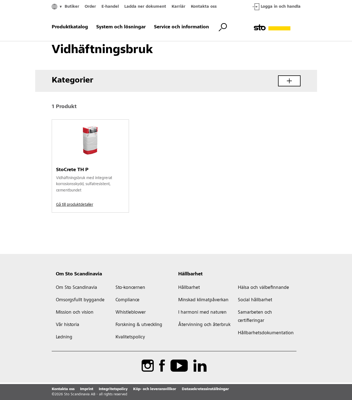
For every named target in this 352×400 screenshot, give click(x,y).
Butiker (72, 7)
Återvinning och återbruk (204, 324)
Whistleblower (131, 312)
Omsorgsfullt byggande (80, 300)
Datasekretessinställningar (205, 389)
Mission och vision (75, 312)
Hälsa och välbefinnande (263, 287)
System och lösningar (121, 27)
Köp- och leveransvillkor (154, 389)
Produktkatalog (70, 27)
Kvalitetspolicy (130, 337)
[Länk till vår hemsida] (277, 27)
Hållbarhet (190, 274)
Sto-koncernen (130, 287)
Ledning (64, 337)
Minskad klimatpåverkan (203, 300)
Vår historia (67, 324)
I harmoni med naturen (202, 312)
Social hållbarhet (255, 300)
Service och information (181, 27)
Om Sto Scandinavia (79, 274)
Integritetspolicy (113, 389)
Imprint (86, 389)
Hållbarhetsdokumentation (265, 333)
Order (90, 7)
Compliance (127, 300)
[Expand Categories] (289, 80)
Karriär (178, 7)
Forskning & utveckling (139, 324)
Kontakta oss (204, 7)
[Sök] (222, 27)
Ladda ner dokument (145, 7)
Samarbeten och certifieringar (255, 316)
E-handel (110, 7)
